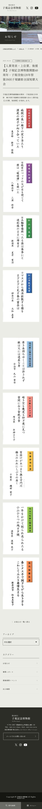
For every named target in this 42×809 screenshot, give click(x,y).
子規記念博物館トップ (9, 49)
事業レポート (8, 672)
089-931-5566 (15, 727)
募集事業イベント (10, 680)
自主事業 (6, 689)
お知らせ (21, 49)
